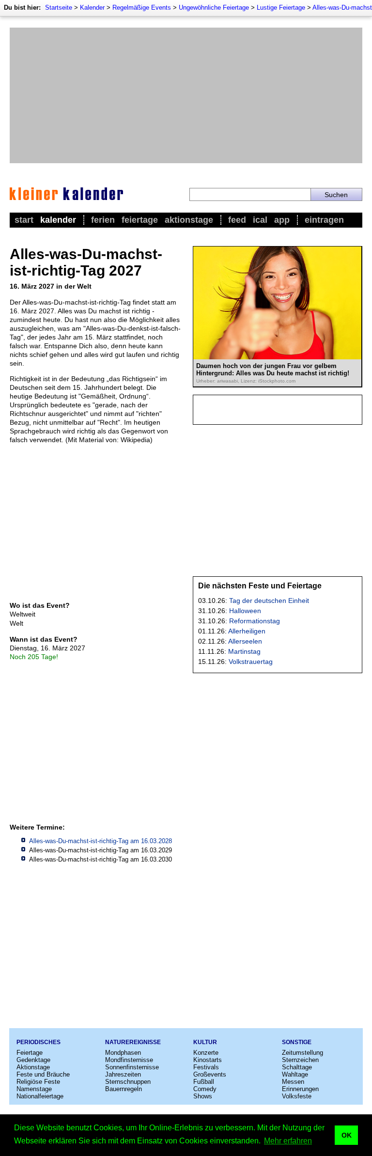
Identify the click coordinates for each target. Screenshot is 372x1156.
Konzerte (205, 1052)
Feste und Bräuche (43, 1074)
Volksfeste (296, 1096)
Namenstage (34, 1089)
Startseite (58, 7)
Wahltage (295, 1074)
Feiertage (140, 220)
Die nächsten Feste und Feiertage (260, 586)
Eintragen (324, 220)
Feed (237, 220)
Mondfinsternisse (129, 1060)
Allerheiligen (246, 631)
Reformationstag (254, 621)
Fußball (203, 1081)
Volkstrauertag (251, 661)
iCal (260, 220)
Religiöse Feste (38, 1081)
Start (24, 220)
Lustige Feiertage (281, 7)
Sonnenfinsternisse (132, 1067)
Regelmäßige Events (141, 7)
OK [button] (346, 1135)
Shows (202, 1096)
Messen (293, 1081)
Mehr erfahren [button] (288, 1141)
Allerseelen (245, 641)
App (282, 220)
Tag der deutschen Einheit (269, 600)
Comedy (205, 1089)
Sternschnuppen (128, 1081)
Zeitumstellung (302, 1052)
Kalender (92, 7)
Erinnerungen (300, 1089)
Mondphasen (123, 1052)
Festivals (206, 1067)
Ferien (103, 220)
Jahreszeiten (123, 1074)
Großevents (209, 1074)
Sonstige (296, 1042)
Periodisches (38, 1042)
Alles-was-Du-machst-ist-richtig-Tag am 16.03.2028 (100, 841)
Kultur (205, 1042)
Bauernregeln (123, 1089)
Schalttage (297, 1067)
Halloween (245, 611)
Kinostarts (207, 1060)
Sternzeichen (300, 1060)
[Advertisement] (186, 95)
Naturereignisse (133, 1042)
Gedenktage (33, 1060)
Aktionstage (189, 220)
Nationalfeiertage (39, 1096)
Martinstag (244, 651)
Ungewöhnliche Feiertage (214, 7)
